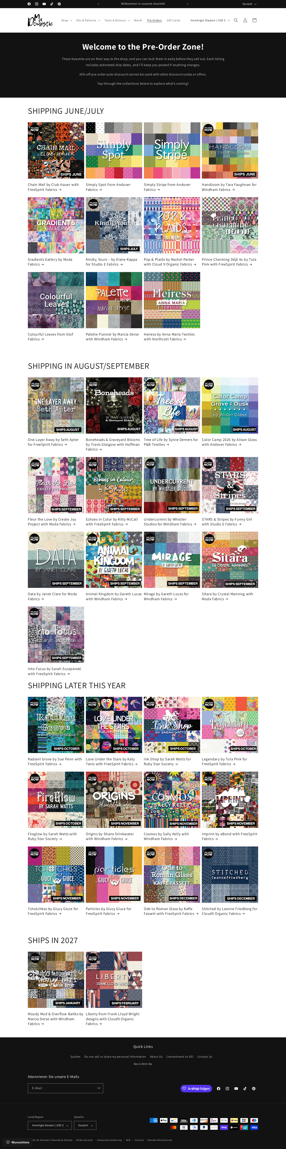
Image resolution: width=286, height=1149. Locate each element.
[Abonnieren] (98, 1088)
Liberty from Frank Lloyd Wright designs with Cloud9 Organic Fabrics (113, 1018)
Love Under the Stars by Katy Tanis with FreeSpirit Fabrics (110, 761)
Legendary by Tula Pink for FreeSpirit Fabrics (224, 761)
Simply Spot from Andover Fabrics (108, 187)
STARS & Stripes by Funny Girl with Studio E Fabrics (227, 521)
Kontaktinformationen (160, 1140)
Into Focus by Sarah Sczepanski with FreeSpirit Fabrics (54, 671)
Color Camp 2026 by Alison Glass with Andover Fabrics (229, 442)
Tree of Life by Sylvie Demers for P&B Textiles (171, 442)
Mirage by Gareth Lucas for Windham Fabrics (166, 596)
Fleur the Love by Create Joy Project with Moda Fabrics (52, 521)
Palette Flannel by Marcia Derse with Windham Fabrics (112, 336)
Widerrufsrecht (84, 1140)
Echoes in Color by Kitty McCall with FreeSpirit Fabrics (112, 521)
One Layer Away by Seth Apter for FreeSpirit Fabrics (53, 442)
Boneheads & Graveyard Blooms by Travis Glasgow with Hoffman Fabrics (113, 444)
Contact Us (204, 1056)
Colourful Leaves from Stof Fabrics (50, 336)
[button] (66, 20)
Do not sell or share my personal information (115, 1056)
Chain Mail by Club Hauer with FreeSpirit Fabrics (53, 187)
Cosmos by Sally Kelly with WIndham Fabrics (166, 836)
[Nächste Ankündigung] (187, 4)
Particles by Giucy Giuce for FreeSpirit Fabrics (108, 911)
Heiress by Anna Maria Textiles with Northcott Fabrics (169, 336)
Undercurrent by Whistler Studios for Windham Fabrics (168, 521)
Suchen (76, 1056)
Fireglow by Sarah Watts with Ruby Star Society (52, 836)
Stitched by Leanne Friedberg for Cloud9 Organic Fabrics (229, 911)
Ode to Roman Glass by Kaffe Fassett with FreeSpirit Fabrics (169, 911)
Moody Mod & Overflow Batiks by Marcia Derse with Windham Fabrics (55, 1018)
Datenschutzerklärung (109, 1140)
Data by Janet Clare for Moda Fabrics (52, 596)
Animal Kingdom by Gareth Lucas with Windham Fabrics (114, 596)
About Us (156, 1056)
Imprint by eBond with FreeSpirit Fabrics (229, 836)
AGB (128, 1140)
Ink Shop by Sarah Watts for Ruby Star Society (167, 761)
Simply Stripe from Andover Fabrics (167, 187)
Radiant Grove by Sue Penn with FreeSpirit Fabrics (55, 761)
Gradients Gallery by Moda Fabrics (50, 262)
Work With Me (143, 1064)
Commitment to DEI (179, 1056)
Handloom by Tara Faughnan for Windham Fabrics (229, 187)
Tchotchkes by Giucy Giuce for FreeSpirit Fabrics (53, 911)
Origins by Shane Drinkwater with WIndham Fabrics (110, 836)
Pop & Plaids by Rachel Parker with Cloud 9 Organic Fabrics (169, 262)
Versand (138, 1140)
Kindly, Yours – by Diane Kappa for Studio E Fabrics (111, 262)
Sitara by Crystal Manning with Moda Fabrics (227, 596)
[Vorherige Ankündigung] (98, 4)
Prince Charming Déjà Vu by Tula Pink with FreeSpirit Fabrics (229, 262)
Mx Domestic (43, 1140)
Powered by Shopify (61, 1140)
